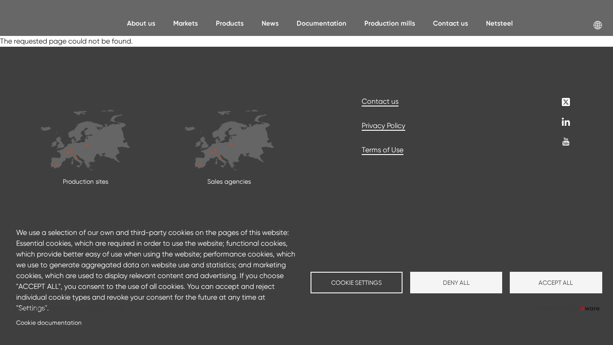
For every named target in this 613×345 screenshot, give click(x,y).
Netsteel (499, 23)
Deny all (456, 282)
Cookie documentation (49, 322)
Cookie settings (356, 282)
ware (590, 308)
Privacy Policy (383, 125)
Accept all (556, 282)
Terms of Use (382, 150)
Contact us (450, 23)
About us (141, 23)
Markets (185, 23)
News (270, 23)
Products (230, 23)
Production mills (389, 23)
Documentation (321, 23)
